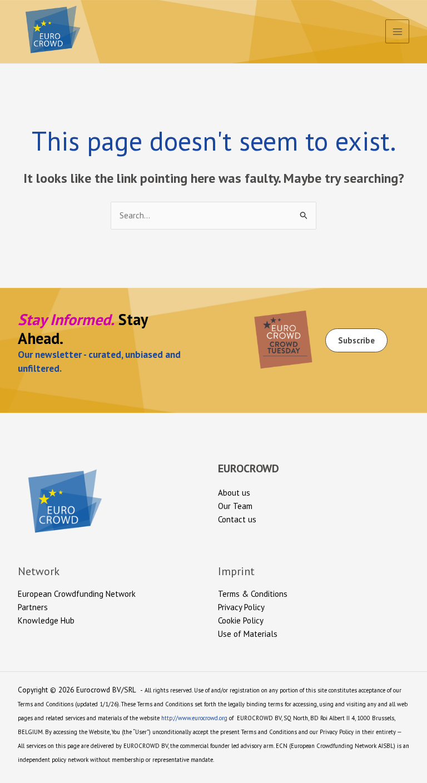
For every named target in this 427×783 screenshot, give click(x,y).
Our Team (235, 506)
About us (234, 492)
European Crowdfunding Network (77, 594)
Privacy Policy (241, 607)
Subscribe (356, 340)
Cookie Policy (241, 620)
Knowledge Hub (46, 620)
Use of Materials (247, 634)
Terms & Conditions (252, 594)
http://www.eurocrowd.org (194, 718)
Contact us (237, 519)
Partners (33, 607)
